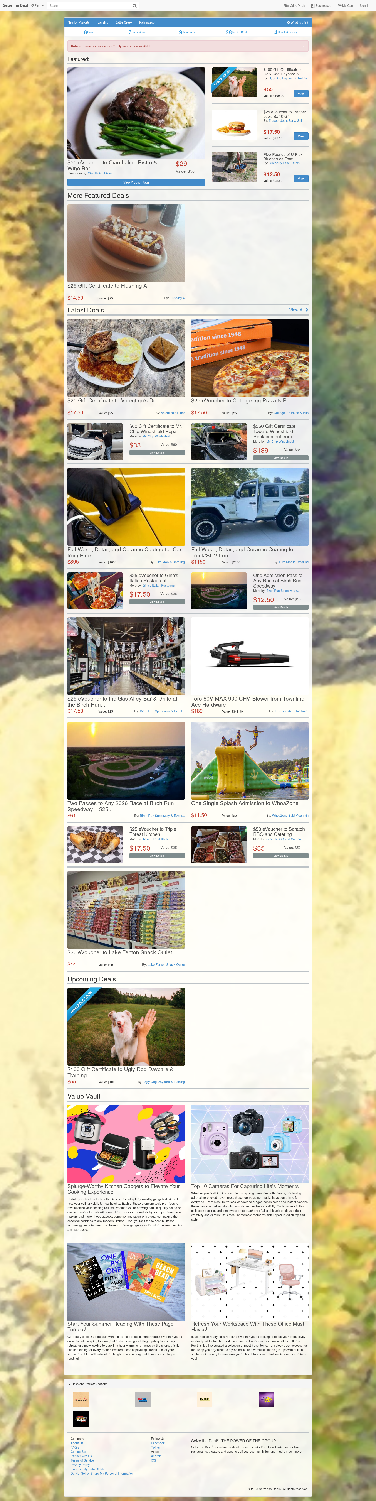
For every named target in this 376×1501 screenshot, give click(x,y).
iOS (153, 1460)
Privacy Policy (80, 1464)
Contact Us (78, 1451)
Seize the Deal (15, 5)
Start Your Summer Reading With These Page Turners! (120, 1326)
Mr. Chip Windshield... (158, 436)
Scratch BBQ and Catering (284, 839)
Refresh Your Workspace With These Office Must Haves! (247, 1326)
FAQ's (75, 1447)
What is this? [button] (299, 22)
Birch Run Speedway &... (283, 590)
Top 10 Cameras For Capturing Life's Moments (245, 1186)
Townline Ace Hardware (292, 711)
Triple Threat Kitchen (157, 839)
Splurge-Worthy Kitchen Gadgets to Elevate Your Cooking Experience (123, 1188)
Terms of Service (82, 1460)
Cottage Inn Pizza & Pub (291, 412)
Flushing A (177, 297)
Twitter (155, 1447)
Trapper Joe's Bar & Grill (285, 120)
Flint (37, 5)
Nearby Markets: (79, 22)
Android (156, 1456)
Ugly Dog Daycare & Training (289, 78)
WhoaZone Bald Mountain (290, 815)
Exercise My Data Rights (87, 1469)
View (301, 93)
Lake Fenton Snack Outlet (166, 964)
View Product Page (136, 182)
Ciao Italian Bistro (100, 173)
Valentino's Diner (173, 412)
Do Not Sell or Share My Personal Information (102, 1473)
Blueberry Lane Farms (284, 163)
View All (297, 309)
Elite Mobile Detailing (170, 561)
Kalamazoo (147, 22)
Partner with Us (81, 1456)
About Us (77, 1443)
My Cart (347, 5)
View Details (157, 452)
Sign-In (364, 5)
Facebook (158, 1443)
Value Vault (297, 5)
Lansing (102, 22)
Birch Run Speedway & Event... (162, 711)
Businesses (323, 5)
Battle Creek (123, 22)
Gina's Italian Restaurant (159, 585)
